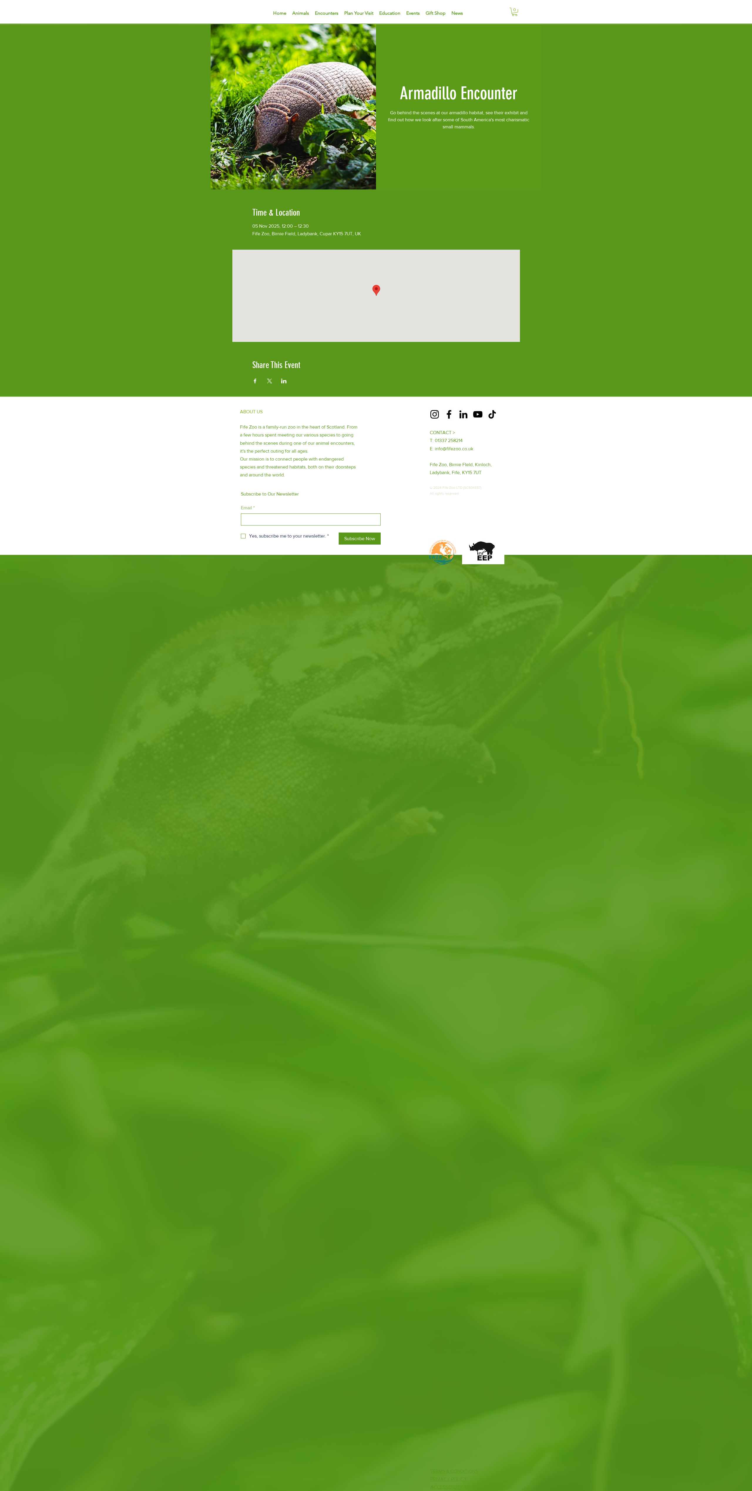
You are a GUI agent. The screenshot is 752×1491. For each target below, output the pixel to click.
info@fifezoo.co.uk (454, 448)
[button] (515, 12)
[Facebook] (449, 414)
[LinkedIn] (463, 414)
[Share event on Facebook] (255, 381)
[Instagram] (434, 414)
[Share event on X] (269, 381)
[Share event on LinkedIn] (284, 381)
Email (248, 507)
